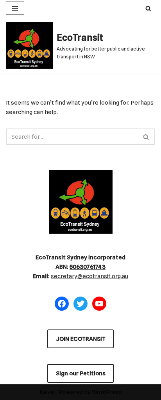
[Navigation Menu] (15, 8)
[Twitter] (80, 304)
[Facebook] (62, 304)
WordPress (107, 392)
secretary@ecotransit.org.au (89, 276)
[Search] (148, 8)
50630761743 (88, 266)
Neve (46, 392)
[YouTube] (99, 304)
